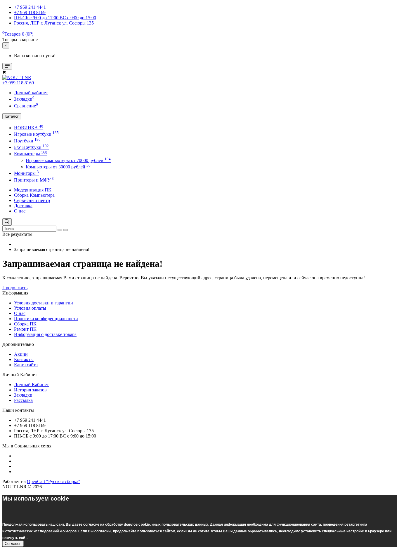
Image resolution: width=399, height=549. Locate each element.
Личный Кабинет (31, 384)
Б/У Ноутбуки (31, 147)
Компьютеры (30, 153)
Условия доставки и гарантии (43, 302)
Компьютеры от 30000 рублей (58, 166)
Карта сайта (26, 364)
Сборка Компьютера (34, 195)
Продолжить (14, 287)
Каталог (12, 116)
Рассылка (23, 400)
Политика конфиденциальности (46, 318)
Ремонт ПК (25, 329)
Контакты (24, 359)
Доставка (23, 205)
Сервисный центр (32, 200)
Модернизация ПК (32, 189)
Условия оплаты (30, 308)
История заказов (30, 389)
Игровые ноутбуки (36, 134)
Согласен (13, 543)
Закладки (23, 395)
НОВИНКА (28, 127)
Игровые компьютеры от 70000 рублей (68, 160)
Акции (21, 354)
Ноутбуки (27, 140)
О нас (19, 210)
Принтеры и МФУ (34, 179)
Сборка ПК (25, 323)
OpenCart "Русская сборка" (53, 481)
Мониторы (26, 173)
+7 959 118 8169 (18, 82)
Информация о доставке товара (45, 334)
